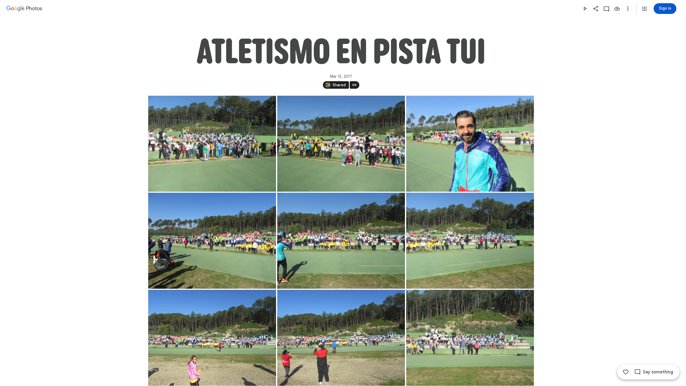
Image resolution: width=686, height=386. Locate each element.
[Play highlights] (585, 8)
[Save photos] (617, 8)
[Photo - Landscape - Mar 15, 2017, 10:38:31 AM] (341, 144)
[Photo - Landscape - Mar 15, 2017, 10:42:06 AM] (212, 241)
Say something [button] (658, 372)
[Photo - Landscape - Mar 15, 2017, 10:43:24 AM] (470, 338)
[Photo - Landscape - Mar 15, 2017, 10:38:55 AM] (470, 144)
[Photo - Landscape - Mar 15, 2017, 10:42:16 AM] (470, 241)
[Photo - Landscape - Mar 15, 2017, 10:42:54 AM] (212, 338)
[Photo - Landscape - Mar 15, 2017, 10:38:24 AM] (212, 144)
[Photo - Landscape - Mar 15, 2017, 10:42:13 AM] (341, 241)
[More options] (627, 8)
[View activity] (606, 8)
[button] (644, 8)
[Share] (595, 8)
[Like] (625, 372)
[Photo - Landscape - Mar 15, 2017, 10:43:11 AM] (341, 338)
